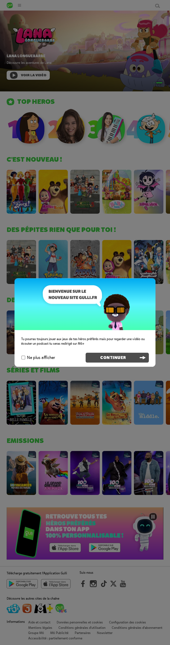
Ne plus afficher (41, 357)
